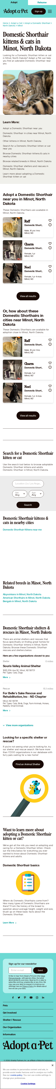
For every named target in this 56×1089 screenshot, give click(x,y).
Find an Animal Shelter (28, 764)
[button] (50, 220)
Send (40, 970)
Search (28, 504)
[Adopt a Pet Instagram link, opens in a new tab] (38, 997)
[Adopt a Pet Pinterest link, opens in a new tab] (26, 997)
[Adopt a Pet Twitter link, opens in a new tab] (20, 997)
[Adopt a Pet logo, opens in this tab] (28, 1048)
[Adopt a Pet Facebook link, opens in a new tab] (14, 997)
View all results (28, 296)
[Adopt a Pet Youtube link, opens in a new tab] (32, 997)
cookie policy (16, 1075)
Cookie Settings (28, 1084)
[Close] (52, 1065)
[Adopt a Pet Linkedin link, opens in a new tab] (43, 997)
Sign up (38, 11)
